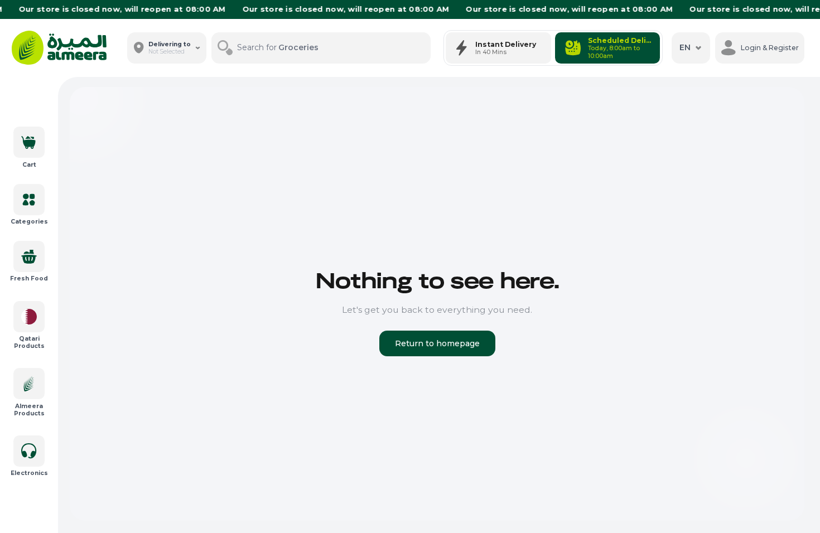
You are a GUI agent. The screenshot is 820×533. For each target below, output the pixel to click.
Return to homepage (437, 343)
